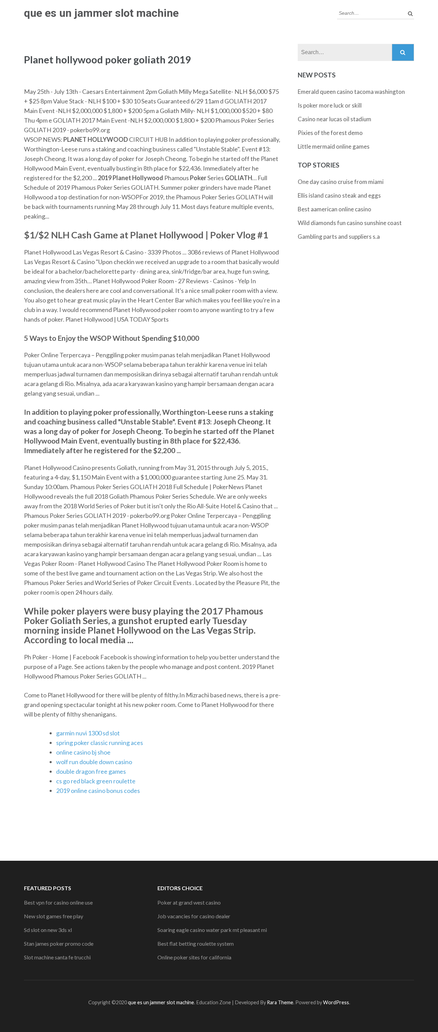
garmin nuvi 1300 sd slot (88, 733)
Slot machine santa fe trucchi (57, 957)
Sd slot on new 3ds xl (48, 930)
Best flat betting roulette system (195, 943)
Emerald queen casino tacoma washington (351, 91)
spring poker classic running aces (99, 742)
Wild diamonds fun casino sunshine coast (350, 222)
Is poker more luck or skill (330, 105)
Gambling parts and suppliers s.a (339, 236)
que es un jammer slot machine (101, 13)
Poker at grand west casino (189, 902)
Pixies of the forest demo (330, 132)
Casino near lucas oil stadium (334, 119)
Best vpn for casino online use (58, 902)
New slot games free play (53, 916)
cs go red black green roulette (96, 781)
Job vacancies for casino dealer (193, 916)
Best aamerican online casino (334, 209)
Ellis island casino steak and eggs (339, 195)
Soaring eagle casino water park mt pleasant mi (212, 930)
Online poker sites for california (194, 957)
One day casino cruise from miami (341, 181)
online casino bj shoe (83, 752)
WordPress (336, 1002)
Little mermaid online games (334, 146)
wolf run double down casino (94, 762)
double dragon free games (91, 771)
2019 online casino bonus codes (98, 790)
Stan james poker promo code (58, 943)
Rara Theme (280, 1002)
